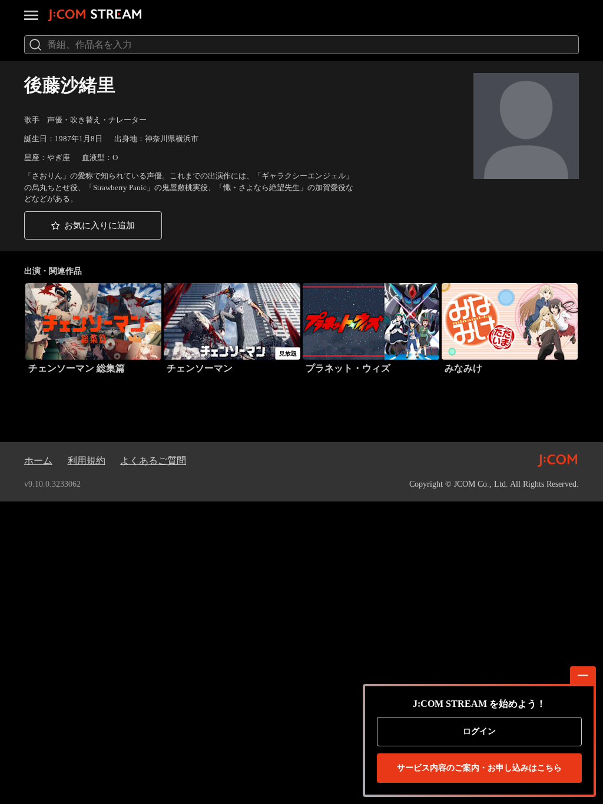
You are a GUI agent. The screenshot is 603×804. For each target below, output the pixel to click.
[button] (93, 225)
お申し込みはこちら (479, 767)
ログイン (479, 731)
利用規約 (86, 461)
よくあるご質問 (153, 461)
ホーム (38, 461)
